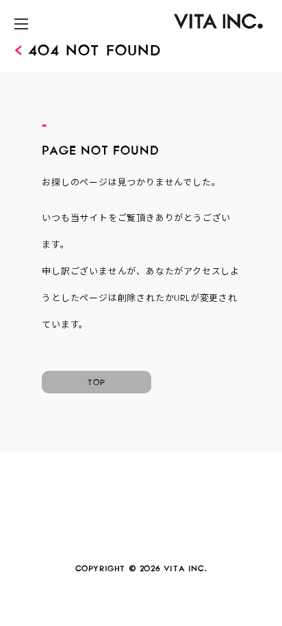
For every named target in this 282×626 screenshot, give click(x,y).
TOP (96, 380)
